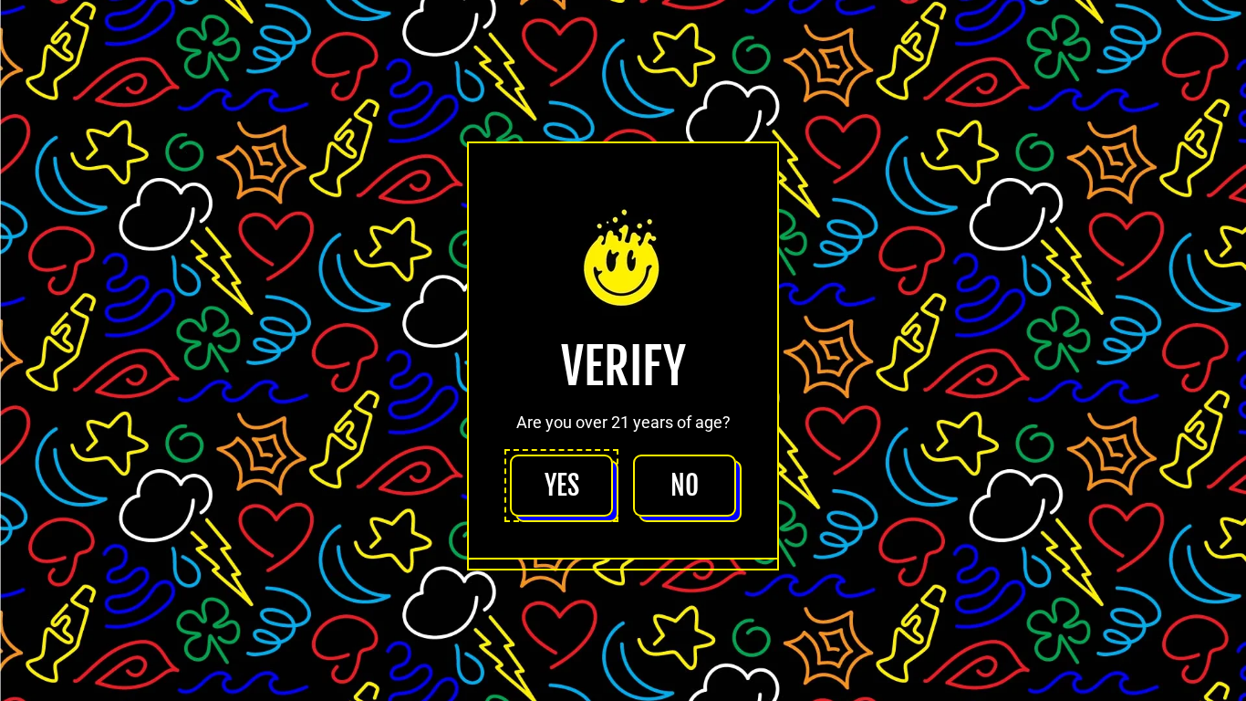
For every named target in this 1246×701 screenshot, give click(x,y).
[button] (561, 485)
